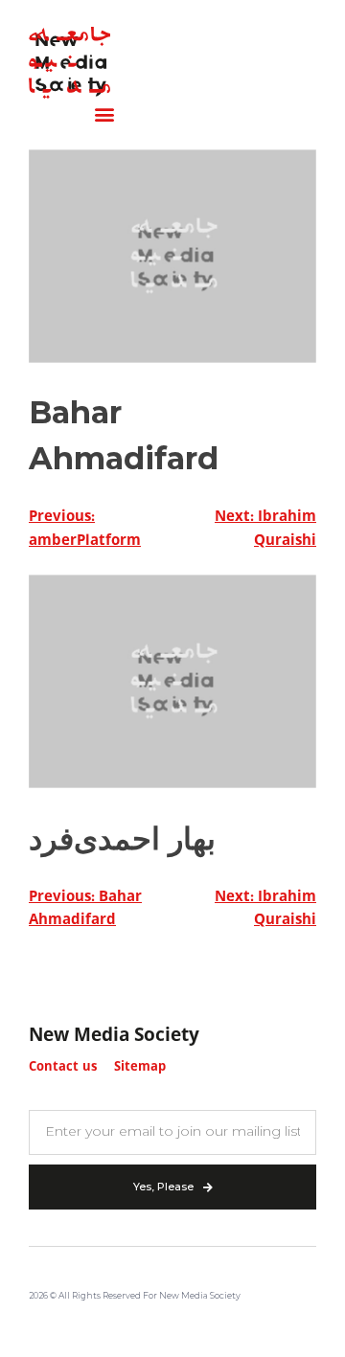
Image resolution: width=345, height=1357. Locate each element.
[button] (104, 114)
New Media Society (114, 1036)
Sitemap (140, 1067)
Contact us (63, 1067)
